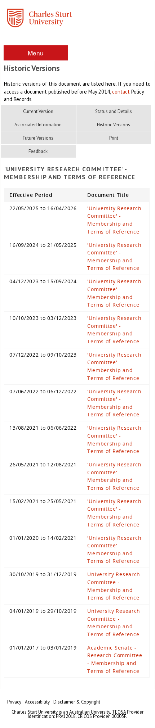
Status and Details (113, 111)
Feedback (38, 151)
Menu (36, 52)
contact (121, 91)
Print (113, 138)
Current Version (38, 111)
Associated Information (38, 125)
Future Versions (38, 138)
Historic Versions (113, 125)
